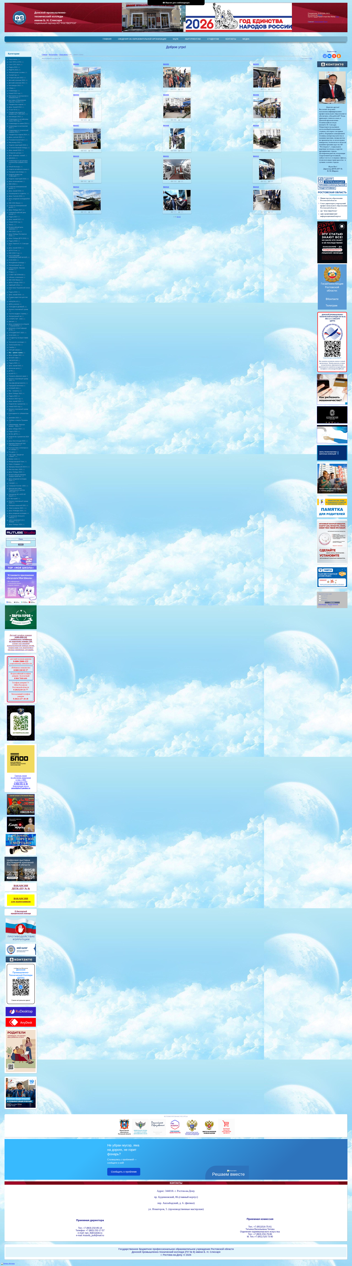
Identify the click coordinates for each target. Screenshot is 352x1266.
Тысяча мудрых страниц (17, 313)
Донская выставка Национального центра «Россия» (17, 490)
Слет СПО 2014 (14, 64)
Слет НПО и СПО (15, 62)
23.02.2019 (12, 260)
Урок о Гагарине (14, 464)
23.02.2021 (12, 335)
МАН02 (166, 64)
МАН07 (76, 126)
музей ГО (12, 373)
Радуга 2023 (13, 431)
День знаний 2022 (15, 401)
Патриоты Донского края (17, 376)
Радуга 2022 (13, 396)
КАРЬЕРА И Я (13, 301)
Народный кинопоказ (16, 385)
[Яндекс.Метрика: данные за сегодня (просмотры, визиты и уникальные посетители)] (8, 1264)
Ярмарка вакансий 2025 (17, 505)
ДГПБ (11, 371)
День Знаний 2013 (15, 107)
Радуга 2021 (13, 363)
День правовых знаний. (17, 155)
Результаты (322, 604)
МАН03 (256, 64)
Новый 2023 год (14, 406)
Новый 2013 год (14, 93)
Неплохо (325, 600)
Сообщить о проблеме (124, 1171)
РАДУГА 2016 (13, 70)
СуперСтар (13, 75)
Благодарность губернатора (18, 413)
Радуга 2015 (13, 67)
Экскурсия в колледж (16, 342)
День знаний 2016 (15, 191)
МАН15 (256, 187)
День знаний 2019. (15, 294)
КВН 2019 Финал (14, 280)
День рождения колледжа (17, 513)
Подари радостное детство (18, 297)
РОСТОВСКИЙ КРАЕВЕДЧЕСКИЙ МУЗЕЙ (18, 256)
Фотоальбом (53, 54)
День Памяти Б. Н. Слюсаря (18, 243)
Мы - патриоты (14, 391)
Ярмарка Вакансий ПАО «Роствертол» (17, 444)
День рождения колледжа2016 (19, 199)
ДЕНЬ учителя (14, 304)
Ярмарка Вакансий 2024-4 (18, 467)
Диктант (11, 321)
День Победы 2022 (15, 393)
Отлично (325, 596)
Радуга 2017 (13, 217)
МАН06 (256, 95)
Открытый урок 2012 (16, 77)
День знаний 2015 (15, 150)
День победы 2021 (15, 355)
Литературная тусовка (16, 72)
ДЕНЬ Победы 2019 (15, 282)
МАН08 (166, 126)
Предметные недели (16, 104)
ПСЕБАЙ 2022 (14, 388)
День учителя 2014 (15, 137)
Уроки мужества (14, 345)
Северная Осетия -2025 (17, 486)
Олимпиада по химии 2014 (18, 123)
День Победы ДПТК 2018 (17, 238)
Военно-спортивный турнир (18, 309)
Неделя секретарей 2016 (17, 179)
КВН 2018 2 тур (14, 253)
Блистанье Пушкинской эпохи (19, 288)
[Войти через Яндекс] (334, 56)
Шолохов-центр (14, 368)
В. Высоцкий (13, 498)
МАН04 (76, 95)
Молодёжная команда (16, 262)
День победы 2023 (15, 429)
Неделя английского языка (18, 169)
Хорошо (324, 598)
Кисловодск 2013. (15, 116)
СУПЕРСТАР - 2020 (16, 319)
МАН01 (76, 64)
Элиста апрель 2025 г (16, 508)
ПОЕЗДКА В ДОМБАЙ (16, 307)
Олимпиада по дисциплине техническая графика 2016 (18, 161)
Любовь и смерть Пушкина (18, 420)
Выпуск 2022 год (14, 398)
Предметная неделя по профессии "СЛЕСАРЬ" (17, 113)
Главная (44, 54)
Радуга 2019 (13, 292)
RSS (337, 16)
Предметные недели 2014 (18, 134)
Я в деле (12, 452)
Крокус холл (13, 459)
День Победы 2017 (15, 210)
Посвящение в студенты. (17, 193)
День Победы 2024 (15, 472)
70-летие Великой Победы (18, 147)
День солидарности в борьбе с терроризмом (19, 325)
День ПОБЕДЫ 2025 (16, 510)
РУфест (11, 272)
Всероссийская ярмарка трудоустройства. (17, 475)
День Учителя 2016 (15, 196)
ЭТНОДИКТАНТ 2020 (16, 332)
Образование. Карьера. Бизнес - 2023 (17, 425)
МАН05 (166, 95)
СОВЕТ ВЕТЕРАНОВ (16, 274)
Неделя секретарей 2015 (17, 145)
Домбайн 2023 (14, 417)
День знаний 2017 (15, 219)
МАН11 (166, 156)
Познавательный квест (17, 140)
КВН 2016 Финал (14, 203)
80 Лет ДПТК (13, 434)
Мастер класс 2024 (15, 469)
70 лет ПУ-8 (13, 109)
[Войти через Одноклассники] (339, 56)
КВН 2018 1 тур (14, 231)
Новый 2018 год (14, 222)
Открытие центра (15, 153)
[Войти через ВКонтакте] (329, 56)
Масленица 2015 (14, 142)
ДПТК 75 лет (13, 250)
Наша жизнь (13, 59)
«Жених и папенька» (16, 277)
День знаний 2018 (15, 248)
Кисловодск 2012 (15, 85)
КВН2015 (12, 158)
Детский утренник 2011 (17, 83)
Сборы (11, 88)
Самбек (11, 347)
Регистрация (318, 21)
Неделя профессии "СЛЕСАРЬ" (15, 175)
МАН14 (166, 187)
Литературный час (15, 265)
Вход (325, 21)
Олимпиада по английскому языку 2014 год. (18, 120)
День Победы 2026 (15, 524)
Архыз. (11, 224)
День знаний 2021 (15, 365)
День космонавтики (15, 181)
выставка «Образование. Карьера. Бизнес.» (17, 101)
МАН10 (76, 156)
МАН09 (256, 126)
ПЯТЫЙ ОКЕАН (14, 350)
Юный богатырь (14, 166)
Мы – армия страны (16, 352)
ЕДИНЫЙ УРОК (14, 285)
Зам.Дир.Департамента (17, 383)
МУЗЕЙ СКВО (14, 358)
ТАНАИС (12, 483)
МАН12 (256, 156)
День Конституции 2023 (17, 441)
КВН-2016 (12, 184)
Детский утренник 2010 (17, 80)
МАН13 (76, 187)
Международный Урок (16, 461)
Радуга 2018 (13, 241)
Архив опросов (333, 604)
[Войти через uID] (325, 56)
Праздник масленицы (16, 172)
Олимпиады (13, 91)
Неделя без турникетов (17, 404)
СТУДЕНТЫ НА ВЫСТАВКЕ (18, 338)
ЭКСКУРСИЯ (13, 360)
